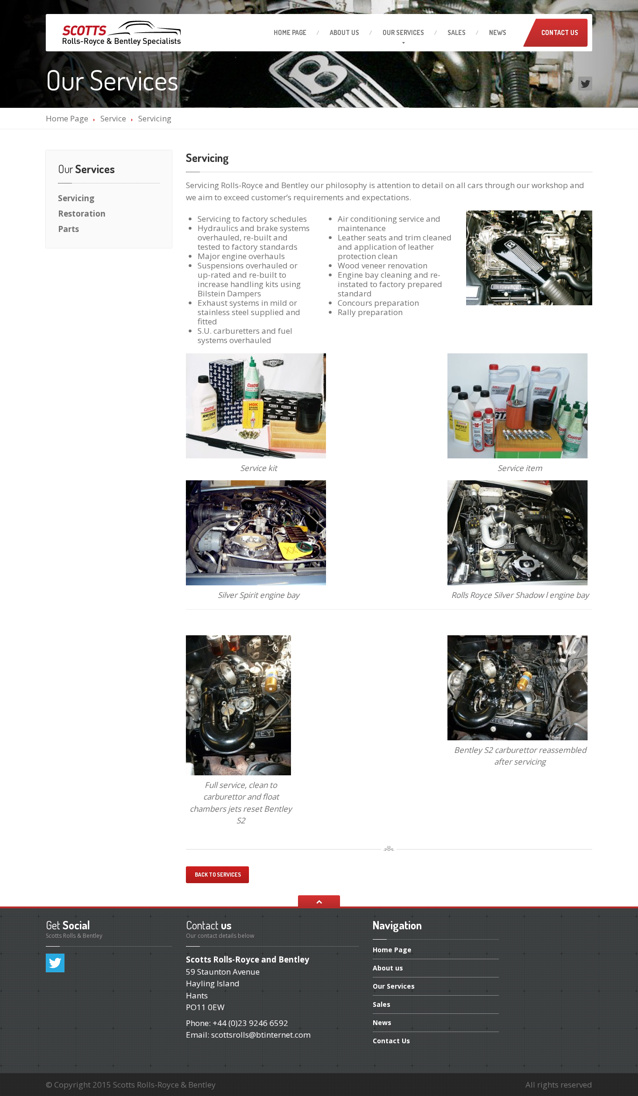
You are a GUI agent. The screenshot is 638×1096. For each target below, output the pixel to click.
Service (113, 118)
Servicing (76, 198)
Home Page (67, 118)
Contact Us (559, 32)
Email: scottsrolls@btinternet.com (248, 1034)
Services (394, 986)
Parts (68, 229)
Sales (456, 32)
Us (391, 1040)
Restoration (82, 213)
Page (290, 32)
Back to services (217, 874)
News (497, 32)
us (344, 32)
